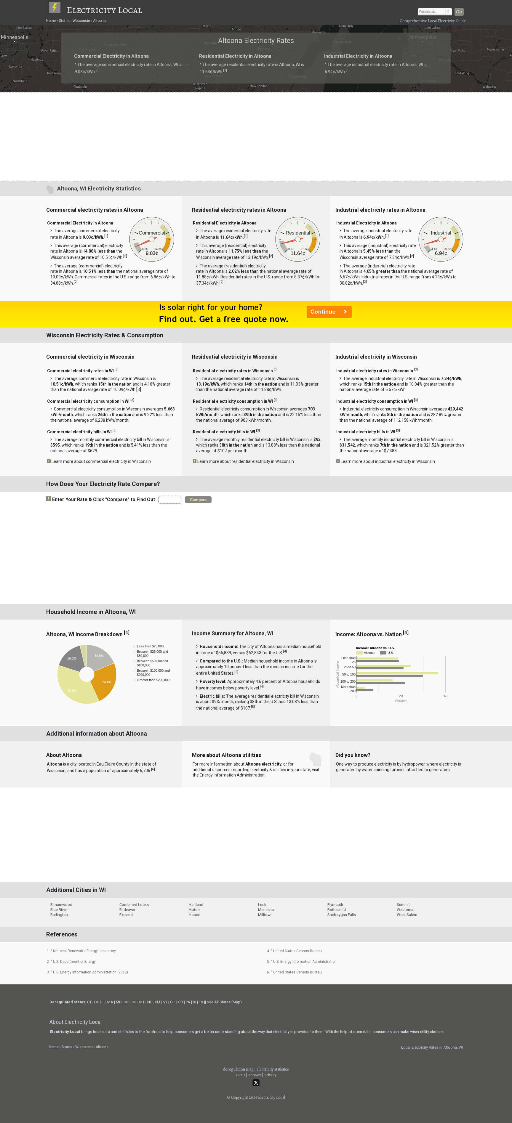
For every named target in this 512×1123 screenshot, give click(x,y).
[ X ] (348, 514)
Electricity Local (104, 9)
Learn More (193, 562)
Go (459, 12)
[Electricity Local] (57, 9)
